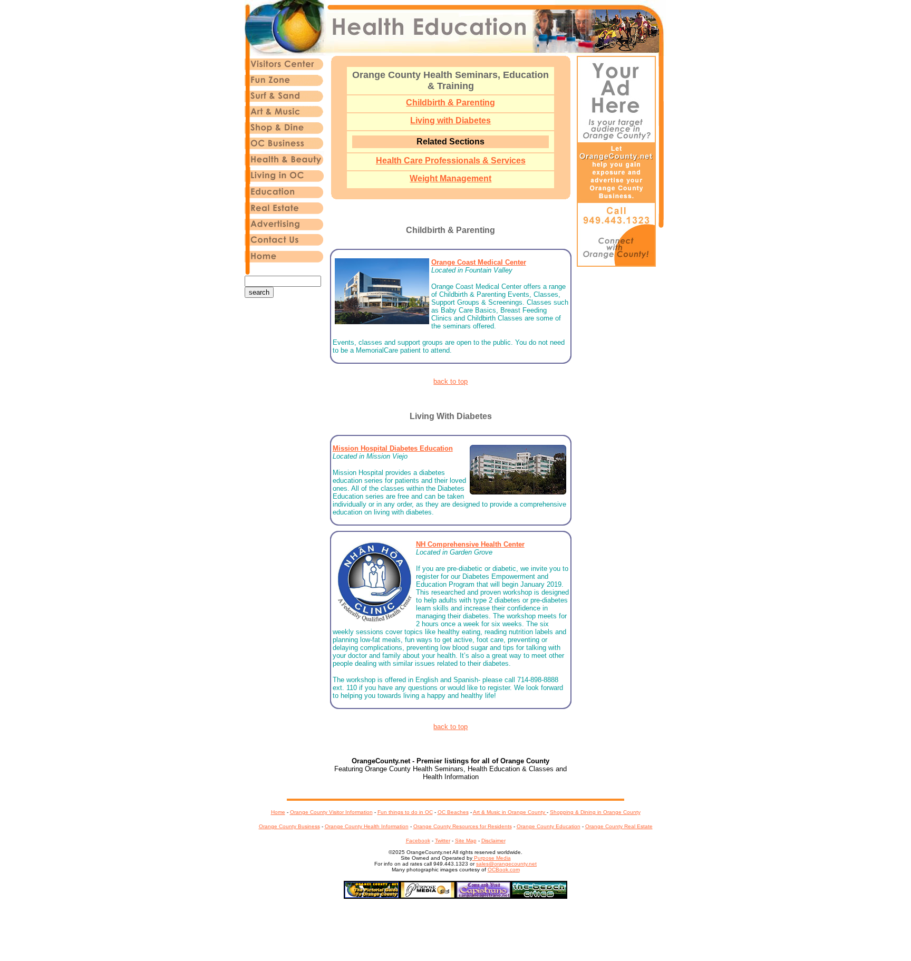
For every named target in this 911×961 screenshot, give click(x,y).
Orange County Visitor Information (331, 812)
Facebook (418, 840)
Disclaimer (493, 840)
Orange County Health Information (367, 826)
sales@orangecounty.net (506, 864)
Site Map (466, 840)
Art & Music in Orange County (510, 812)
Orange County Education (548, 826)
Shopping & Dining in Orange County (595, 812)
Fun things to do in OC (405, 812)
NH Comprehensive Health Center (470, 544)
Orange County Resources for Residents (462, 826)
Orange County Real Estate (619, 826)
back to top (450, 381)
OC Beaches (453, 812)
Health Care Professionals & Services (451, 160)
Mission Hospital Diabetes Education (393, 448)
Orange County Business (289, 826)
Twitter (442, 840)
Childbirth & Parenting (450, 102)
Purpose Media (491, 858)
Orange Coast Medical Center (478, 262)
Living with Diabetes (450, 120)
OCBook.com (504, 869)
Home (278, 812)
